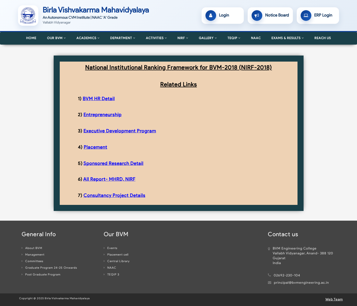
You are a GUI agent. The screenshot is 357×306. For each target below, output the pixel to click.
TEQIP (233, 38)
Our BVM (55, 38)
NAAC (256, 38)
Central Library (118, 261)
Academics (86, 38)
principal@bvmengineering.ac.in (301, 283)
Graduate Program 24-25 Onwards (51, 267)
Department (121, 38)
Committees (34, 261)
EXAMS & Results (287, 38)
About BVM (33, 248)
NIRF (182, 38)
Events (112, 248)
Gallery (207, 38)
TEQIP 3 (113, 274)
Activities (155, 38)
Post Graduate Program (42, 274)
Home (31, 38)
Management (34, 254)
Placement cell (117, 254)
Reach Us (322, 38)
